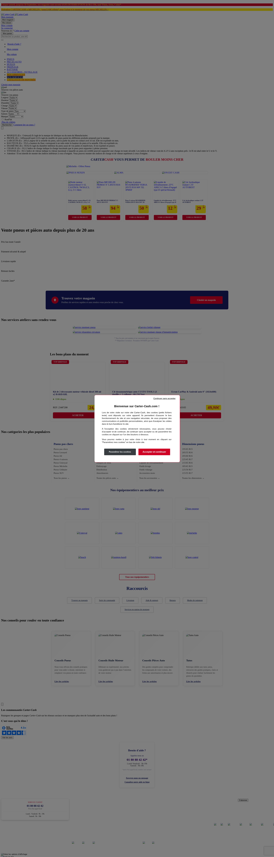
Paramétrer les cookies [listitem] (120, 452)
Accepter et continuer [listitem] (154, 452)
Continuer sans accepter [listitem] (164, 398)
